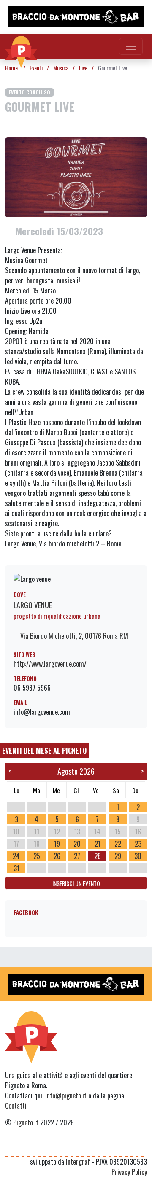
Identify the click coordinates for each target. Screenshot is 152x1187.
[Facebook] (141, 1146)
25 (36, 856)
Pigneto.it (25, 1122)
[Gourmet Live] (76, 176)
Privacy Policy (129, 1172)
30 (137, 856)
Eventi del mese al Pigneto (44, 751)
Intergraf (78, 1162)
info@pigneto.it (66, 1095)
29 (117, 856)
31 (16, 868)
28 (97, 856)
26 (57, 856)
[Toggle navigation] (131, 46)
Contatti (16, 1106)
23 (138, 844)
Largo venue (33, 604)
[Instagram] (125, 1146)
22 (117, 844)
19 (57, 844)
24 (16, 856)
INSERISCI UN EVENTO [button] (76, 883)
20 (77, 844)
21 (97, 844)
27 (77, 856)
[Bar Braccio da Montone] (76, 16)
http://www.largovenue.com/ (50, 664)
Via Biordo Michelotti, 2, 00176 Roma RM (73, 636)
